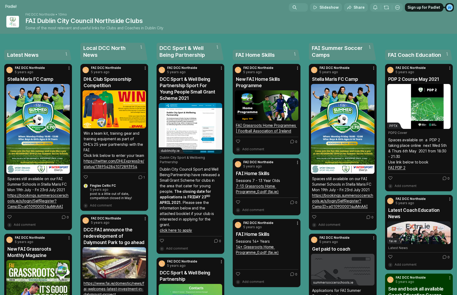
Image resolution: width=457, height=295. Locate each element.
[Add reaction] (9, 217)
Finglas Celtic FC (103, 186)
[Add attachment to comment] (9, 224)
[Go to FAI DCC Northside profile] (9, 70)
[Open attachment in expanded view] (38, 129)
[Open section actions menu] (66, 54)
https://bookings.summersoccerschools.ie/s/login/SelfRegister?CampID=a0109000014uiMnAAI (37, 201)
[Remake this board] (386, 7)
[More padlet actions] (397, 7)
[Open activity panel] (375, 7)
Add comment (25, 225)
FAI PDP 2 (396, 167)
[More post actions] (69, 68)
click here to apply (176, 230)
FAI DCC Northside (40, 14)
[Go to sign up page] (449, 7)
